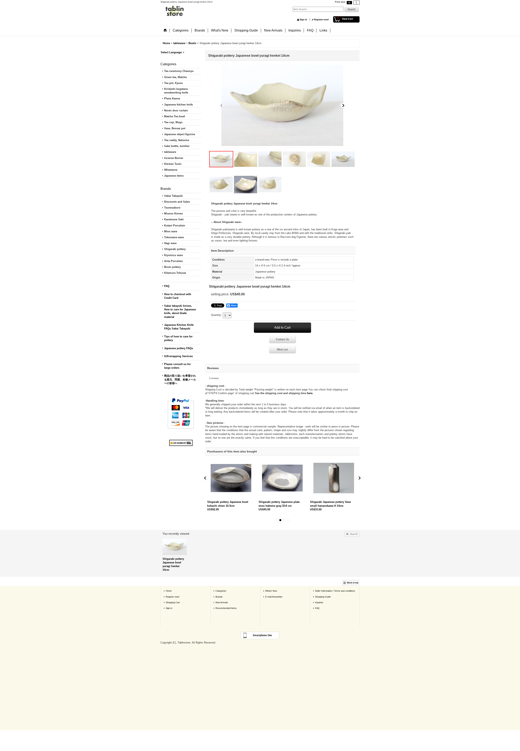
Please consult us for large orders (177, 366)
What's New (271, 591)
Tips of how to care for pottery (178, 338)
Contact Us (282, 339)
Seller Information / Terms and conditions (335, 591)
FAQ (166, 286)
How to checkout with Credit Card (177, 296)
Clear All (353, 534)
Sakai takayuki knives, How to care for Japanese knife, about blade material (180, 311)
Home (169, 591)
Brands (219, 597)
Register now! (321, 19)
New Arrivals (222, 602)
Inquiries (319, 602)
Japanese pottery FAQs (178, 348)
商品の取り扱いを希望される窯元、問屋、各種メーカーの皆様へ (180, 379)
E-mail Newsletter (274, 597)
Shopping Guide (323, 597)
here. (310, 393)
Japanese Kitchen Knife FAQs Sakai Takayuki (179, 326)
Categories (221, 591)
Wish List (282, 349)
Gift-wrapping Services (178, 356)
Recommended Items (226, 608)
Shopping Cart (173, 602)
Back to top (352, 582)
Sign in (303, 19)
